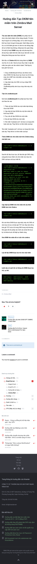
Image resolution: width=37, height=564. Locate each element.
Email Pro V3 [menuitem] (12, 387)
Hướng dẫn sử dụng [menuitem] (13, 390)
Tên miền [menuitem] (9, 405)
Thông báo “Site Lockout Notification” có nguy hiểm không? (17, 444)
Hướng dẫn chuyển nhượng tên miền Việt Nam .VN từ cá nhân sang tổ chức (18, 436)
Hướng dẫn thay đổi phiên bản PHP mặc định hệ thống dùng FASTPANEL (20, 523)
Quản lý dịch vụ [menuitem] (11, 402)
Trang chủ (19, 457)
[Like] (4, 306)
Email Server (27, 10)
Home (7, 10)
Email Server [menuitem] (10, 381)
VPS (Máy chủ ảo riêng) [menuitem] (13, 408)
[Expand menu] (32, 4)
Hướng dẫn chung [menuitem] (11, 399)
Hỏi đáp (18, 463)
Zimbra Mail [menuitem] (12, 393)
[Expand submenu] (32, 381)
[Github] (19, 469)
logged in (13, 360)
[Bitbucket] (22, 469)
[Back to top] (18, 560)
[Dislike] (12, 306)
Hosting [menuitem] (8, 396)
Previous (11, 317)
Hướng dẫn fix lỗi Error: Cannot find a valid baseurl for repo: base (17, 330)
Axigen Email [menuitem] (12, 384)
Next (10, 325)
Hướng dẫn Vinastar (16, 10)
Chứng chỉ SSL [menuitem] (10, 378)
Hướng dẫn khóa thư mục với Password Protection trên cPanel (18, 534)
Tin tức (18, 465)
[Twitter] (15, 469)
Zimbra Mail (18, 13)
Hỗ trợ (18, 460)
